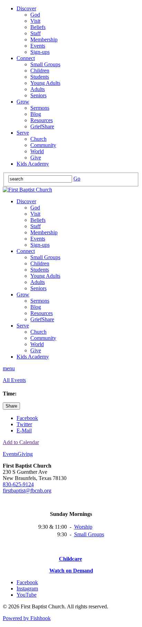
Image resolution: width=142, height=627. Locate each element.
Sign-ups (40, 52)
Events (37, 46)
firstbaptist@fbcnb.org (27, 490)
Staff (35, 33)
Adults (37, 89)
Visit (35, 21)
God (35, 15)
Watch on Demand (71, 571)
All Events (14, 380)
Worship (83, 527)
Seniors (38, 95)
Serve (23, 133)
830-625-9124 (18, 484)
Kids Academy (33, 164)
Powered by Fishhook (27, 618)
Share (11, 406)
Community (43, 145)
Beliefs (37, 27)
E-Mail (24, 430)
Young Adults (45, 83)
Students (39, 77)
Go (76, 179)
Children (39, 71)
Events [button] (10, 454)
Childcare (70, 559)
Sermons (39, 108)
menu (9, 368)
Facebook (27, 418)
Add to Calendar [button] (21, 442)
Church (38, 139)
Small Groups (45, 64)
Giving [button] (25, 454)
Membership (44, 39)
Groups (96, 534)
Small (81, 534)
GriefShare (42, 126)
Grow (23, 102)
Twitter (24, 424)
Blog (35, 114)
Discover (26, 8)
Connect (26, 58)
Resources (41, 120)
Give (35, 157)
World (37, 151)
